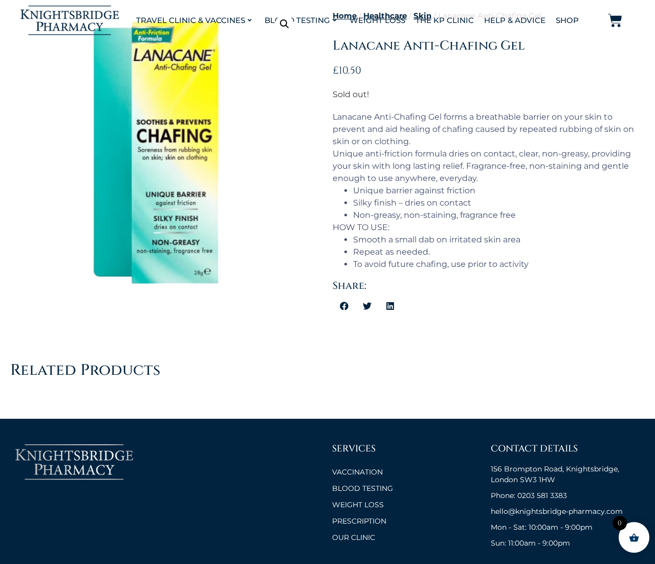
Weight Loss (377, 20)
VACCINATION (357, 472)
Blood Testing (297, 20)
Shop (567, 20)
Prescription (359, 521)
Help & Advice (514, 20)
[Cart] (615, 20)
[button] (284, 24)
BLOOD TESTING (362, 488)
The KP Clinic (445, 20)
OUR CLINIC (353, 537)
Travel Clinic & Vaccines (190, 20)
